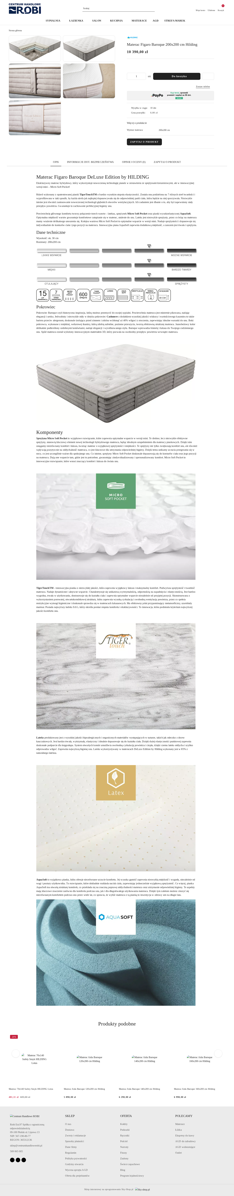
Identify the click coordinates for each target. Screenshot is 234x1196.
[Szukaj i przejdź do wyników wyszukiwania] (153, 8)
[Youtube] (23, 1160)
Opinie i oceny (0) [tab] (133, 162)
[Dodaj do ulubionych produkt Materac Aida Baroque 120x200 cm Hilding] (56, 1037)
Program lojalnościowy (132, 1175)
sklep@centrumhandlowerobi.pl (26, 1145)
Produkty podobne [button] (117, 1024)
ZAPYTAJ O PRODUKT (144, 142)
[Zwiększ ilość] (143, 76)
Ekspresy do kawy (184, 1135)
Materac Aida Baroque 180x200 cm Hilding (194, 1089)
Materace (180, 1124)
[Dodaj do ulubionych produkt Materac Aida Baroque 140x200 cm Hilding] (111, 1037)
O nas (68, 1124)
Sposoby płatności (74, 1141)
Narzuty (124, 1147)
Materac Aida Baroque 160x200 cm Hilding (139, 1089)
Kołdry (124, 1124)
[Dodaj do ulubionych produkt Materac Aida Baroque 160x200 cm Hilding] (166, 1037)
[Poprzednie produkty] (15, 1053)
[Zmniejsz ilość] (129, 76)
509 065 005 (16, 1151)
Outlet (178, 1152)
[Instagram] (18, 1160)
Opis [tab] (56, 162)
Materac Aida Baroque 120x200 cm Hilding (29, 1089)
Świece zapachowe (130, 1164)
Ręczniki (124, 1135)
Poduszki (125, 1129)
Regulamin (70, 1152)
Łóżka (178, 1129)
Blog (122, 1170)
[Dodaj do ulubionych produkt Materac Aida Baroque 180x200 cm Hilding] (221, 1037)
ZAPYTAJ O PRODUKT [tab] (167, 162)
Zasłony (124, 1158)
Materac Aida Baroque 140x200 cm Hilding (84, 1089)
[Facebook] (12, 1160)
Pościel (124, 1141)
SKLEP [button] (70, 1116)
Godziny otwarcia (74, 1164)
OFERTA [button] (126, 1116)
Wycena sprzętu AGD (76, 1170)
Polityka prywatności (76, 1158)
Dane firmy (71, 1147)
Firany (123, 1152)
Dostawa (69, 1129)
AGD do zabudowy (185, 1141)
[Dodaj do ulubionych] (208, 76)
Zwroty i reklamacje (75, 1135)
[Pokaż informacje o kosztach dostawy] (160, 113)
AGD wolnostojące (185, 1147)
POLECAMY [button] (183, 1116)
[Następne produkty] (218, 1053)
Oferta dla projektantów (77, 1175)
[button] (54, 21)
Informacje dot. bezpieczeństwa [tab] (90, 162)
